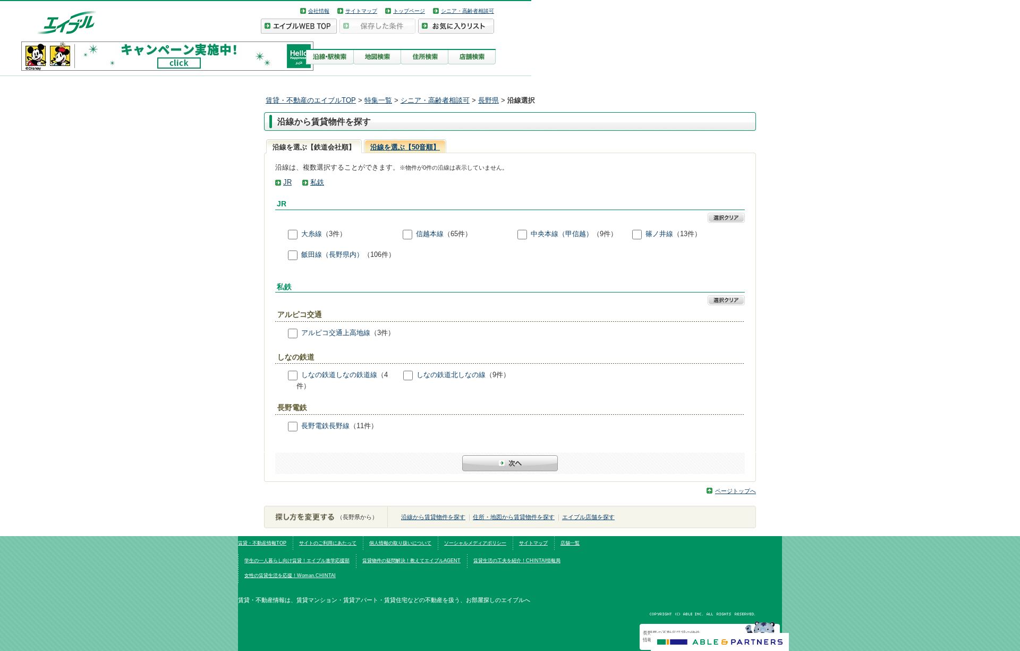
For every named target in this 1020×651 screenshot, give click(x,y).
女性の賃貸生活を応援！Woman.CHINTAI (290, 575)
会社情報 (318, 11)
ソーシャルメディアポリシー (475, 543)
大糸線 (311, 234)
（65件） (458, 234)
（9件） (605, 234)
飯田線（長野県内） (332, 254)
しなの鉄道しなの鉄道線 (339, 375)
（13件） (687, 234)
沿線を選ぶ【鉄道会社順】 (314, 147)
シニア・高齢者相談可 (467, 11)
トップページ (409, 11)
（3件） (334, 234)
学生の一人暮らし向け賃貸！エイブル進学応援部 (297, 560)
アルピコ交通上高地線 (335, 333)
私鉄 (317, 182)
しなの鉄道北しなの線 (451, 375)
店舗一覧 (570, 543)
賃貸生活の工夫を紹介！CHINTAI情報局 (516, 560)
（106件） (379, 254)
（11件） (364, 426)
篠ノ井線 (659, 234)
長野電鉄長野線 (325, 426)
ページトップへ (735, 491)
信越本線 (430, 234)
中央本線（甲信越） (562, 234)
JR (287, 182)
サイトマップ (361, 11)
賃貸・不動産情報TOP (262, 543)
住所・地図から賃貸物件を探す (514, 517)
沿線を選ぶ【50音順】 (405, 147)
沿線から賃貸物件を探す (433, 517)
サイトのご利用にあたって (327, 543)
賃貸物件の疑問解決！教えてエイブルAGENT (411, 560)
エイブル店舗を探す (588, 517)
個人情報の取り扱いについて (400, 543)
